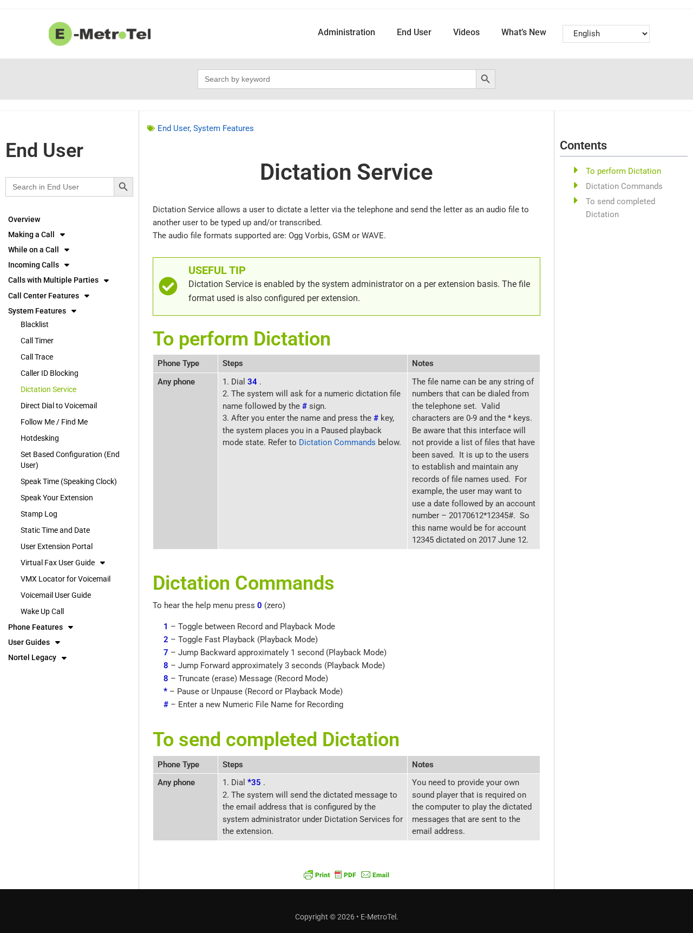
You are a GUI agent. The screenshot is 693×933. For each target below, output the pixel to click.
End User (414, 32)
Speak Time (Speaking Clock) (69, 481)
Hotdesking (40, 438)
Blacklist (35, 324)
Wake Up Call (42, 611)
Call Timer (37, 340)
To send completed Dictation (620, 208)
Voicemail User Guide (56, 595)
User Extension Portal (57, 546)
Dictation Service (48, 389)
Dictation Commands (337, 442)
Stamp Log (39, 514)
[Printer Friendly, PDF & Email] (346, 874)
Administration (346, 32)
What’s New (523, 32)
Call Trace (37, 357)
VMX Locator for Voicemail (65, 579)
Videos (466, 32)
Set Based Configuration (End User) (70, 459)
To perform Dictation (623, 171)
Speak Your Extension (57, 497)
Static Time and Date (55, 530)
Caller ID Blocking (50, 373)
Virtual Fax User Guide (58, 562)
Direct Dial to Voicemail (59, 405)
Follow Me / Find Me (54, 421)
